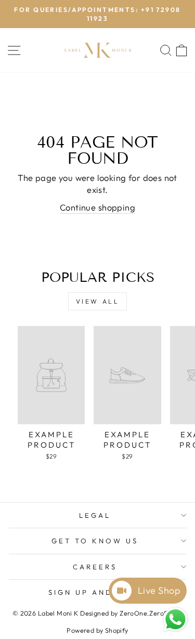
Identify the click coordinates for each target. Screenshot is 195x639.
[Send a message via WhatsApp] (175, 619)
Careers (95, 567)
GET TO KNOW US (94, 541)
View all (98, 301)
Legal (95, 515)
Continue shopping (97, 207)
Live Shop (159, 590)
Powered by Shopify (97, 630)
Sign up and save (94, 592)
